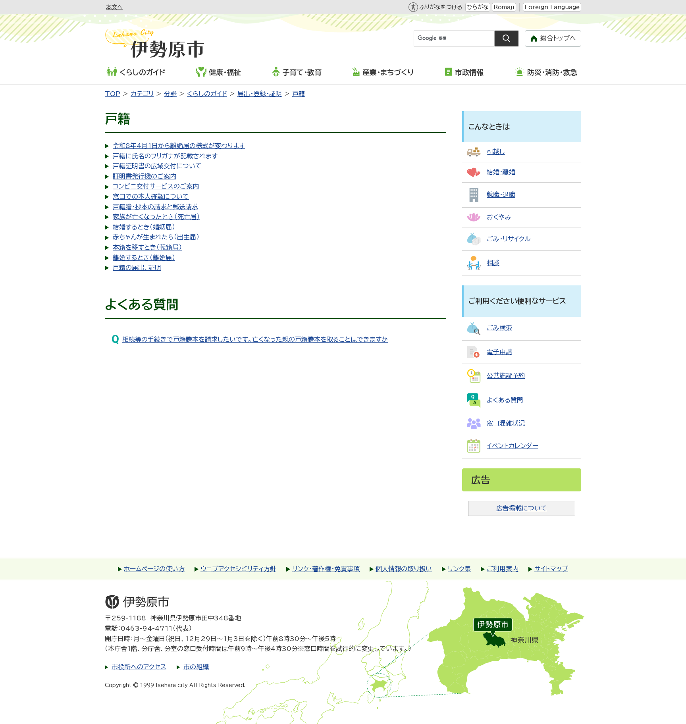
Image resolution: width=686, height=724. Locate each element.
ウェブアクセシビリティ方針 (238, 569)
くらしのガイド (142, 72)
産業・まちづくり (388, 72)
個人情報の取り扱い (404, 569)
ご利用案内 (502, 569)
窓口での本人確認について (151, 196)
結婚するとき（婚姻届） (144, 227)
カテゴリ (142, 93)
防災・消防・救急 (552, 72)
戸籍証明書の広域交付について (157, 166)
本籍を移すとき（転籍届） (147, 247)
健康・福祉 (225, 72)
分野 (170, 93)
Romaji (503, 7)
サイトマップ (551, 569)
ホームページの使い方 (154, 569)
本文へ (114, 7)
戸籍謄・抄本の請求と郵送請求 (155, 207)
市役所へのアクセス (139, 667)
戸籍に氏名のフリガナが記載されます (165, 156)
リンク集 (459, 569)
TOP (112, 93)
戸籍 (298, 93)
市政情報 (469, 72)
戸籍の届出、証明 (137, 267)
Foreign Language (552, 7)
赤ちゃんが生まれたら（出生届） (156, 237)
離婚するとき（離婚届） (144, 257)
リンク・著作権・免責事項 (326, 569)
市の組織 (196, 667)
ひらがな (478, 7)
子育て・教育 (302, 72)
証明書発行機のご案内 (144, 176)
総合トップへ (558, 38)
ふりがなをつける (440, 7)
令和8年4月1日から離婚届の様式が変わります (179, 145)
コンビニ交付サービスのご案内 (156, 186)
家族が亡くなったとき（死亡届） (156, 217)
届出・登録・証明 (259, 93)
